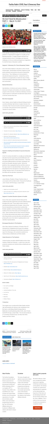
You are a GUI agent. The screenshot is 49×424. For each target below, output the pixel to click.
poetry (35, 162)
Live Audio (36, 140)
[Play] (4, 50)
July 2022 (36, 219)
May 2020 (36, 266)
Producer (36, 167)
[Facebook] (3, 26)
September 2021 (38, 237)
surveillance (37, 182)
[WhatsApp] (9, 26)
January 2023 (37, 208)
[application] (16, 51)
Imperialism (37, 124)
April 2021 (36, 246)
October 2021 (37, 235)
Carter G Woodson (38, 87)
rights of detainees (39, 174)
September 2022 (38, 215)
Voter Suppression (38, 189)
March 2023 (37, 204)
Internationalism (38, 125)
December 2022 (38, 210)
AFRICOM (36, 71)
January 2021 (37, 251)
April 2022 (36, 224)
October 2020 (37, 257)
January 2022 (37, 230)
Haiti (35, 118)
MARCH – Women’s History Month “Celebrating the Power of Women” (9, 332)
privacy (35, 165)
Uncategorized (37, 185)
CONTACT (44, 0)
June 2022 (36, 221)
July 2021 (36, 241)
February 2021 (37, 250)
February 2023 (37, 206)
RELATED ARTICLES (7, 337)
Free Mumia (37, 113)
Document (36, 98)
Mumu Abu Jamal (38, 153)
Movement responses (13, 16)
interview (36, 127)
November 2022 (38, 212)
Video (35, 187)
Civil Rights (36, 93)
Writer (35, 194)
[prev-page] (3, 356)
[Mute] (26, 50)
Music (35, 154)
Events (35, 109)
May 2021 (36, 244)
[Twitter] (6, 26)
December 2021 (38, 231)
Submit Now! (37, 407)
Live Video (36, 143)
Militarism (36, 149)
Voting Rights (37, 191)
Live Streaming (37, 142)
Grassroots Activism (9, 9)
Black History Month (39, 80)
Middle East (37, 147)
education (36, 102)
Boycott (36, 82)
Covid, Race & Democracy (40, 95)
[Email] (12, 26)
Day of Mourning (38, 96)
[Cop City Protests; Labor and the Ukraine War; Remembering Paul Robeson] (16, 343)
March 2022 (37, 226)
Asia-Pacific (36, 76)
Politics (32, 9)
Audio (35, 78)
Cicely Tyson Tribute (39, 91)
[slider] (29, 51)
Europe (35, 107)
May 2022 (36, 222)
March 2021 (37, 248)
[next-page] (5, 356)
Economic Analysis (38, 100)
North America (19, 16)
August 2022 (37, 217)
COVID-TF (5, 23)
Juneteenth (36, 131)
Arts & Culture (8, 11)
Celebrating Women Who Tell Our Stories (39, 61)
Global (39, 9)
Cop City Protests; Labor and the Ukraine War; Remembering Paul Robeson (39, 42)
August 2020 (37, 260)
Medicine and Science (39, 145)
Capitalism (36, 84)
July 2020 (36, 262)
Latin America (7, 16)
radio (25, 16)
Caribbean (36, 85)
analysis (7, 13)
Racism (23, 16)
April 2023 (36, 202)
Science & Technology (25, 9)
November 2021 (38, 233)
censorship (36, 89)
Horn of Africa (37, 120)
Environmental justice (39, 105)
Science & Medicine (39, 176)
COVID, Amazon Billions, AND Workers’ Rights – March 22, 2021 (24, 332)
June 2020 (36, 264)
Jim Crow (36, 129)
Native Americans (38, 156)
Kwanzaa (36, 134)
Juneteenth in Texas (39, 133)
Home (3, 13)
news (35, 158)
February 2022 (37, 228)
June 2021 (36, 242)
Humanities (14, 11)
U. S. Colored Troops (39, 183)
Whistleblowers (17, 9)
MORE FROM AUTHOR (16, 337)
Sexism (35, 180)
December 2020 (38, 253)
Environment (19, 11)
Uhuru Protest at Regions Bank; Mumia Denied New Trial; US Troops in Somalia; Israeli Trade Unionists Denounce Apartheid (40, 56)
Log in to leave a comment (8, 363)
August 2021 (37, 239)
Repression (36, 173)
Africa (35, 69)
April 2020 (36, 268)
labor (3, 16)
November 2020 (38, 255)
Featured (36, 111)
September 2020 (38, 259)
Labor (35, 9)
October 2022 (37, 213)
